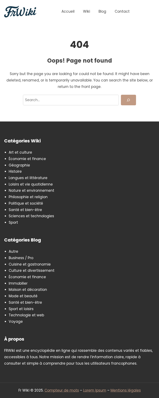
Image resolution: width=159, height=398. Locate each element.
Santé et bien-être (25, 209)
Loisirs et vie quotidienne (31, 184)
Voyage (16, 321)
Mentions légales (126, 390)
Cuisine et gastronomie (30, 264)
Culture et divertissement (31, 270)
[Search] (128, 100)
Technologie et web (26, 315)
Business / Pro (21, 257)
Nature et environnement (31, 190)
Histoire (15, 171)
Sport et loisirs (21, 308)
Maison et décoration (28, 289)
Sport (13, 222)
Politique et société (26, 203)
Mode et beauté (23, 296)
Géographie (19, 165)
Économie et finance (27, 158)
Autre (13, 251)
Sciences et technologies (31, 216)
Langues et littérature (28, 177)
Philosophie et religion (28, 196)
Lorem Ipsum (94, 390)
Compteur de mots (62, 390)
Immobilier (18, 283)
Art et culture (20, 152)
